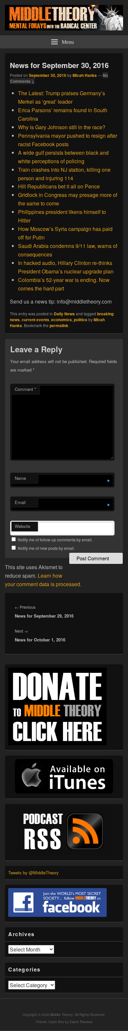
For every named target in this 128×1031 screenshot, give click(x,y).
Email (20, 502)
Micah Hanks (85, 75)
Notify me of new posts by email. (46, 548)
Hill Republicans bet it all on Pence (59, 186)
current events (35, 320)
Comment (25, 389)
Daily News (64, 314)
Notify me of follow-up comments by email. (55, 539)
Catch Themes (81, 1022)
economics (61, 320)
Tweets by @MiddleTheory (33, 872)
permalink (59, 325)
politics (80, 320)
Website (22, 526)
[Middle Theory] (64, 28)
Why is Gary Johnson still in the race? (62, 127)
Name (20, 478)
